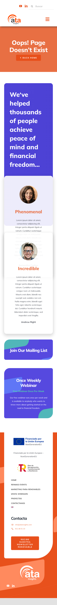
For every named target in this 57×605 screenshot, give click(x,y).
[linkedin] (26, 6)
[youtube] (20, 6)
